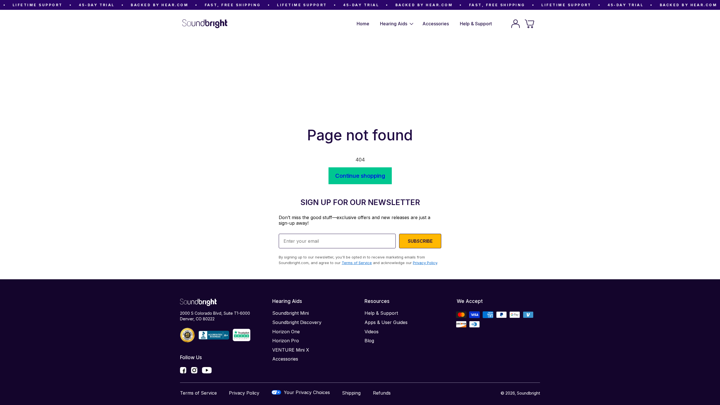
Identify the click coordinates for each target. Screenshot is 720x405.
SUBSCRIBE (420, 241)
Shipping (351, 393)
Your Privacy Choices (307, 392)
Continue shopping (360, 175)
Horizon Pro (285, 340)
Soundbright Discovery (296, 322)
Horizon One (286, 331)
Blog (369, 340)
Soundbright (528, 393)
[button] (396, 23)
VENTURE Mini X (290, 350)
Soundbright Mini (290, 313)
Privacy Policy (244, 393)
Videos (371, 331)
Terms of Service (198, 393)
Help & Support (381, 313)
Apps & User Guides (386, 322)
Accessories (285, 359)
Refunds (382, 393)
